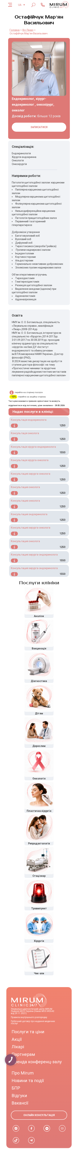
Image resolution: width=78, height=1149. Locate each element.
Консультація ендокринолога (28, 419)
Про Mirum (23, 1073)
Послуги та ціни (28, 1031)
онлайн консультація (39, 1115)
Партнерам (23, 1054)
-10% (13, 396)
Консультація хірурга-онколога (29, 460)
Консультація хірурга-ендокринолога (33, 446)
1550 (62, 452)
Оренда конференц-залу (37, 1061)
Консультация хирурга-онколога (30, 473)
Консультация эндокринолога (29, 514)
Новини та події (28, 1080)
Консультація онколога (25, 433)
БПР (16, 1088)
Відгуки (19, 1095)
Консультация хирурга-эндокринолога (34, 554)
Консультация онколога (25, 487)
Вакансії (20, 1103)
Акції (17, 1039)
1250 (62, 425)
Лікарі (18, 1046)
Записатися (39, 127)
